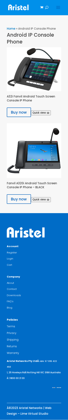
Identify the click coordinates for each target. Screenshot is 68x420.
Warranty (13, 353)
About (10, 283)
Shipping (13, 340)
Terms (11, 326)
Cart (9, 265)
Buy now (19, 112)
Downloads (14, 295)
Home (11, 29)
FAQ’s (10, 301)
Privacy (11, 333)
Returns (12, 346)
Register (12, 252)
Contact (12, 289)
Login (10, 258)
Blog (9, 307)
